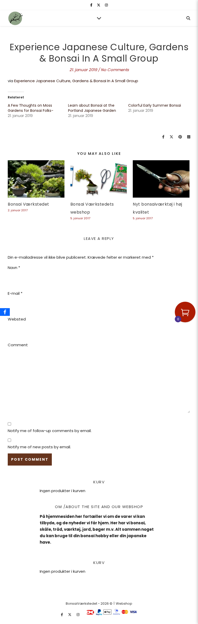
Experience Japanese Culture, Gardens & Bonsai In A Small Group (76, 80)
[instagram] (106, 5)
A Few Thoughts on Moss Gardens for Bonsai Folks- (30, 108)
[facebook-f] (91, 5)
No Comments (115, 69)
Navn (14, 267)
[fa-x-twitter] (99, 5)
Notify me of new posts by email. (39, 447)
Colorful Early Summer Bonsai (154, 105)
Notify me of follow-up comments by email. (50, 430)
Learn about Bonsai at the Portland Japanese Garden (92, 108)
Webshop (124, 603)
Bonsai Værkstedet (28, 204)
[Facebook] (5, 312)
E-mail (15, 293)
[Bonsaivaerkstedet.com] (15, 18)
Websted (17, 319)
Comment (18, 345)
